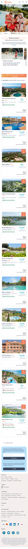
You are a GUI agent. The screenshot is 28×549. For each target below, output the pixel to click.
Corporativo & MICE (18, 515)
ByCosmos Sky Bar (17, 480)
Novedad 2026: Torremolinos (6, 541)
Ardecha (15, 293)
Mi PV (2, 505)
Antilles (3, 388)
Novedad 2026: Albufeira (12, 542)
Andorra (17, 542)
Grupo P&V (3, 511)
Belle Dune (9, 229)
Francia (3, 165)
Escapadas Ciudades (22, 538)
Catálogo (12, 478)
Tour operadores (10, 515)
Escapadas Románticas (22, 539)
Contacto (7, 478)
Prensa (17, 511)
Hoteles (11, 543)
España (3, 102)
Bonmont (14, 135)
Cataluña (6, 135)
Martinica (6, 423)
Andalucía (6, 102)
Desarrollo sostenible (11, 511)
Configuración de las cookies (10, 495)
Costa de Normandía (12, 197)
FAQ (2, 477)
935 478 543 (6, 487)
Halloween (15, 543)
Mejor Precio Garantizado (13, 497)
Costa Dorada (10, 135)
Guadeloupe (7, 388)
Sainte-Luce (11, 423)
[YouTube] (8, 532)
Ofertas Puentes (5, 539)
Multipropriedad (10, 513)
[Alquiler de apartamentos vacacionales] (8, 2)
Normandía (6, 197)
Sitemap (5, 477)
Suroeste (6, 165)
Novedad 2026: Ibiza (23, 540)
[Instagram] (13, 532)
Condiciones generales (6, 493)
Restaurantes (10, 480)
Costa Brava (15, 539)
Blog (8, 516)
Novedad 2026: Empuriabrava (16, 541)
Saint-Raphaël (8, 326)
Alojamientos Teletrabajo (6, 538)
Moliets (12, 165)
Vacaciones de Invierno (14, 538)
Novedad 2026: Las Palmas (5, 540)
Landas (10, 165)
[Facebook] (4, 532)
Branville (3, 198)
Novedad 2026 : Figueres (15, 540)
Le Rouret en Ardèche (5, 294)
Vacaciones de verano (21, 543)
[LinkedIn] (18, 533)
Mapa (14, 33)
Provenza (15, 262)
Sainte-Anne (12, 388)
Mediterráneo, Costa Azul (9, 262)
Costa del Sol (10, 102)
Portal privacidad (15, 493)
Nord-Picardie (7, 229)
